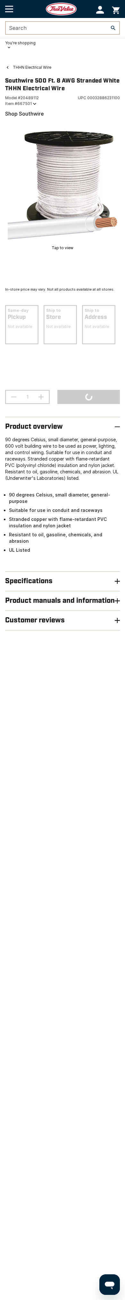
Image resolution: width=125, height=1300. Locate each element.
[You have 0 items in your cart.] (116, 9)
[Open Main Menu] (9, 9)
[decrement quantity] (14, 397)
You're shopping (20, 42)
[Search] (113, 28)
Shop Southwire (24, 113)
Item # (18, 103)
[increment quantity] (41, 397)
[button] (100, 10)
